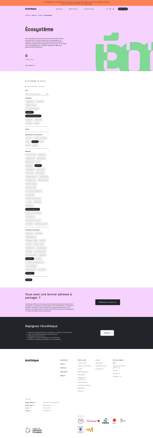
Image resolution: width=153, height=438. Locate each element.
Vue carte (43, 81)
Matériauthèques (83, 372)
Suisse (40, 15)
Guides (80, 369)
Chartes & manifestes (84, 366)
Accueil (27, 15)
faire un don (88, 4)
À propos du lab (89, 9)
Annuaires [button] (59, 9)
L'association (99, 363)
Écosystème (64, 360)
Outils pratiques (82, 382)
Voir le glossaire (29, 65)
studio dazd (28, 405)
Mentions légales (118, 360)
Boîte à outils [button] (73, 9)
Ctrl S (27, 408)
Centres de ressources (84, 385)
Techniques (63, 371)
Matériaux (63, 368)
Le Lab (97, 360)
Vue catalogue (31, 81)
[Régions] (110, 9)
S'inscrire (107, 333)
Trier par (41, 86)
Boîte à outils (82, 360)
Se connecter (113, 9)
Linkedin (115, 373)
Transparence (99, 369)
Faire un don (123, 9)
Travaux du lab (82, 363)
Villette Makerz (30, 402)
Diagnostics (81, 388)
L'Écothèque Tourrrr (101, 366)
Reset (29, 280)
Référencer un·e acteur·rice (107, 302)
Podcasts (80, 391)
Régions (34, 15)
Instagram (116, 376)
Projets (62, 364)
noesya (27, 410)
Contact (115, 370)
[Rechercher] (107, 9)
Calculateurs (81, 374)
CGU (114, 363)
